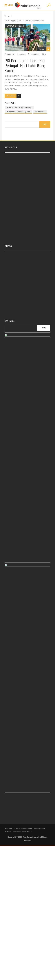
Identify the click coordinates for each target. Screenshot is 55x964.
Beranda (8, 828)
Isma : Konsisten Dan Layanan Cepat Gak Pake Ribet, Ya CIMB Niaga (34, 157)
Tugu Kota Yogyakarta (28, 268)
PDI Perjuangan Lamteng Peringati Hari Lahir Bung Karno (25, 65)
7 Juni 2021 (11, 54)
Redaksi (22, 54)
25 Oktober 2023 (26, 271)
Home (7, 16)
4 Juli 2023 (13, 285)
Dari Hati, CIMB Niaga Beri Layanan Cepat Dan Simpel (31, 256)
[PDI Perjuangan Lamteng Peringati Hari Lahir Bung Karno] (27, 37)
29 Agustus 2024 (27, 175)
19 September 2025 (27, 261)
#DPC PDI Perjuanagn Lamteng (19, 107)
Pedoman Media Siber (22, 832)
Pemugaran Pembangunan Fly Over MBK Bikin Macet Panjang (33, 306)
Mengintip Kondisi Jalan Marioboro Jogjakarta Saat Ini (32, 292)
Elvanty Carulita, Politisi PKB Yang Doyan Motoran (32, 194)
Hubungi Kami (39, 828)
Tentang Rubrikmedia (23, 828)
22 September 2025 (28, 164)
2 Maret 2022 (26, 226)
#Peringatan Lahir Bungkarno (18, 112)
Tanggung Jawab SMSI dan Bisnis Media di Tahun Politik (32, 183)
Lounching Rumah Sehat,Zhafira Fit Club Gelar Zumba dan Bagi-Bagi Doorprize (34, 220)
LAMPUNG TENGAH (15, 26)
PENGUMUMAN (14, 281)
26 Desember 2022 (28, 187)
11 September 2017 (27, 297)
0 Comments (35, 54)
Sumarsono (39, 112)
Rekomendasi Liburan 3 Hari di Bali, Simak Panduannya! (33, 171)
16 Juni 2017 (25, 310)
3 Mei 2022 (25, 199)
